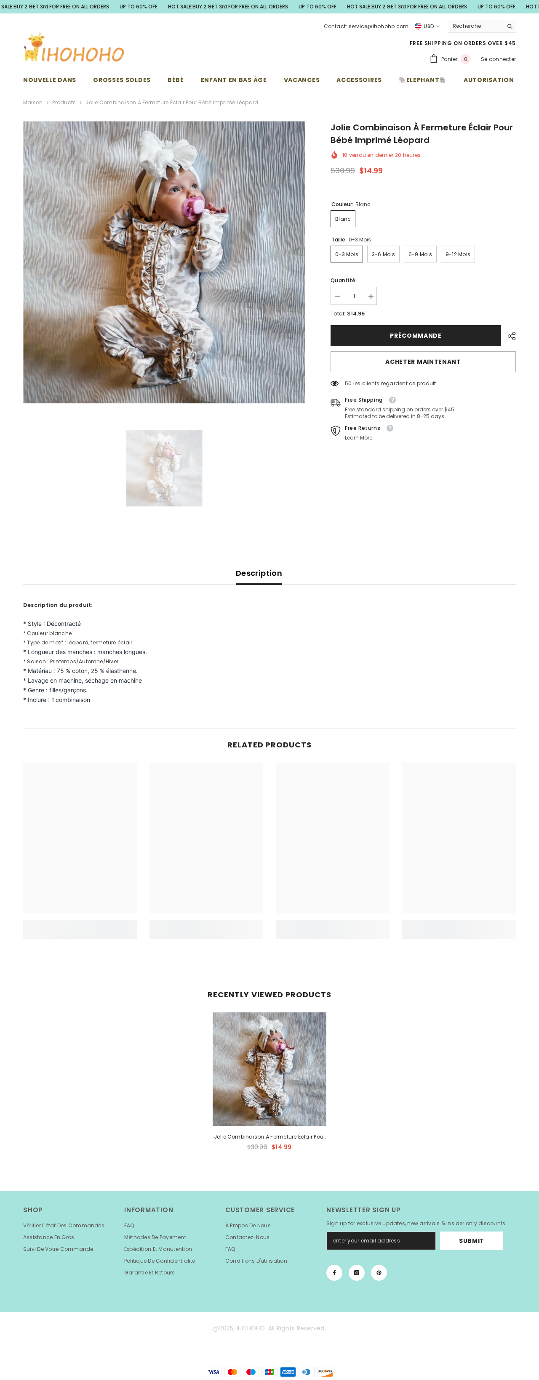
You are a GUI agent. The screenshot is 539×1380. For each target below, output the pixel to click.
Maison (33, 102)
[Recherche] (482, 26)
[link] (80, 924)
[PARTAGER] (508, 336)
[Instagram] (357, 1273)
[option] (164, 262)
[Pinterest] (379, 1273)
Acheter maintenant (423, 362)
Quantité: (344, 280)
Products (64, 102)
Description (259, 573)
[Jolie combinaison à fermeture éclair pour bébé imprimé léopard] (269, 1069)
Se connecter (498, 59)
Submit (471, 1241)
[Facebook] (334, 1273)
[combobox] (475, 26)
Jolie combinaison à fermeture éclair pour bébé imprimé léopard (270, 1137)
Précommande (416, 335)
